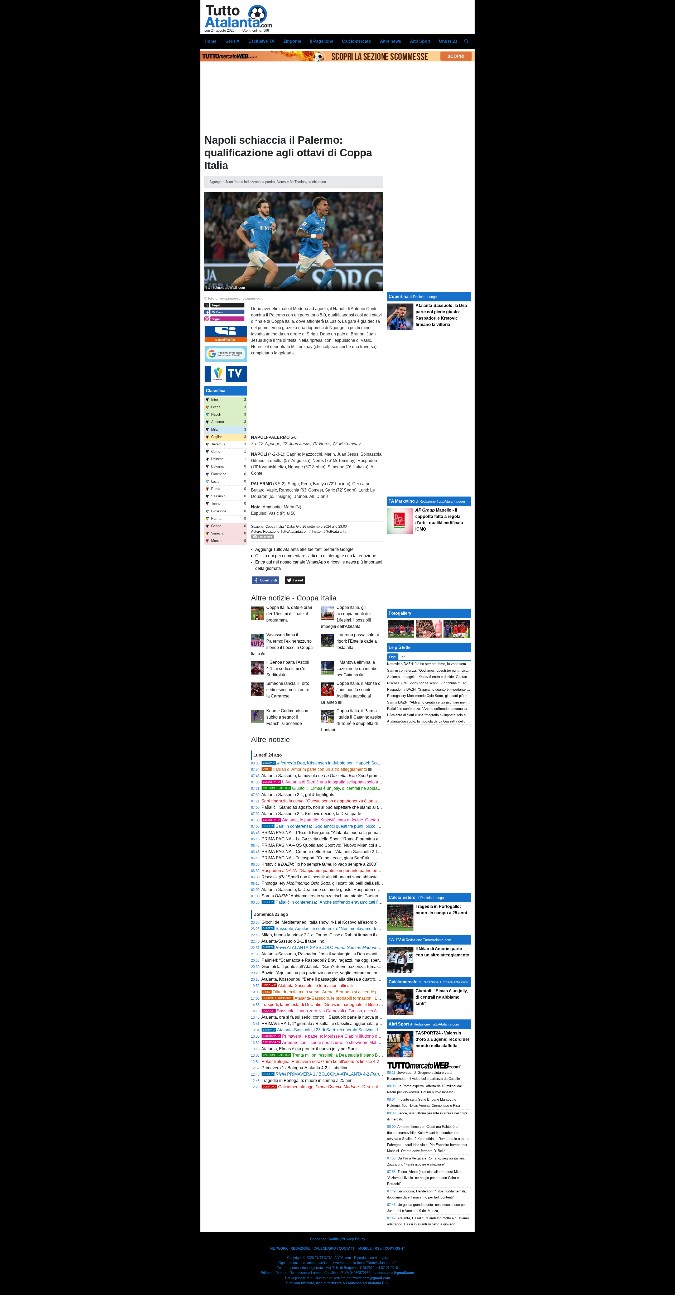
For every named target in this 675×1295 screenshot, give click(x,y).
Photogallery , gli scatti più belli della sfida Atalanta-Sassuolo (340, 883)
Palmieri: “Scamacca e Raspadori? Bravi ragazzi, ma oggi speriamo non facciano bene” (343, 960)
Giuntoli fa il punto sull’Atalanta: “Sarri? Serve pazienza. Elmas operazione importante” (342, 966)
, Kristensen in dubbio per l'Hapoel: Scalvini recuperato (335, 763)
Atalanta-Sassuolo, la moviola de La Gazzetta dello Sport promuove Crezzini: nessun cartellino (459, 721)
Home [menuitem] (210, 41)
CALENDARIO (325, 1248)
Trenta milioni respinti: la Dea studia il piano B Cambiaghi (331, 1055)
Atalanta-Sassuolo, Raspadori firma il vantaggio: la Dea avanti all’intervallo (331, 954)
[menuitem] (466, 41)
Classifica (215, 390)
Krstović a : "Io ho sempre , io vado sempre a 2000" (320, 864)
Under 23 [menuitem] (448, 41)
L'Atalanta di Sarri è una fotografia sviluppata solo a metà (325, 782)
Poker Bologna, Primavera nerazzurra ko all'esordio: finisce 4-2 (320, 1061)
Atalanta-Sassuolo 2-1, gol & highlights (297, 794)
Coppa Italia (275, 526)
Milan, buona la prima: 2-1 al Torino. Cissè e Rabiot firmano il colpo (324, 935)
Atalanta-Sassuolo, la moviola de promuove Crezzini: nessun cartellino (349, 775)
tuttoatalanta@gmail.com (393, 1273)
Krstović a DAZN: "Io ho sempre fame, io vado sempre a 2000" (435, 664)
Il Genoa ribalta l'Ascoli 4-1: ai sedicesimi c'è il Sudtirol (287, 668)
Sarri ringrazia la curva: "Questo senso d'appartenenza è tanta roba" (324, 801)
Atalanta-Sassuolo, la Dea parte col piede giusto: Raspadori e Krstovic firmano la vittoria (343, 889)
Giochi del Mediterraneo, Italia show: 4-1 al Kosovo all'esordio (319, 922)
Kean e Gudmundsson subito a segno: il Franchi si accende (287, 717)
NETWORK (279, 1248)
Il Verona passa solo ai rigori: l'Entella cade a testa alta (357, 641)
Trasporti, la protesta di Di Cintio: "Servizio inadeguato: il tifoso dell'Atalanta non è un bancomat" (351, 1004)
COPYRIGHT (395, 1248)
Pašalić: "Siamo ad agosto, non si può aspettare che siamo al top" (323, 807)
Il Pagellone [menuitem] (321, 41)
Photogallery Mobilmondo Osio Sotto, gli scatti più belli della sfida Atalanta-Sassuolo (451, 696)
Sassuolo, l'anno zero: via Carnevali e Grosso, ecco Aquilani (326, 1011)
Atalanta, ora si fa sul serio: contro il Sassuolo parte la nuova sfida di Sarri (329, 1017)
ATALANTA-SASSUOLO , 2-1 (324, 947)
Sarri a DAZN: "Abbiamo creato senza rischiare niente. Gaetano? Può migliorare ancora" (454, 702)
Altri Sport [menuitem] (420, 41)
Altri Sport (399, 1024)
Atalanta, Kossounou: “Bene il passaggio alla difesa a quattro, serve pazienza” (334, 979)
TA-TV (395, 939)
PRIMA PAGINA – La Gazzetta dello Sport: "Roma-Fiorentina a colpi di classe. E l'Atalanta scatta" (352, 839)
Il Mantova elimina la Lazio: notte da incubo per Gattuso (357, 668)
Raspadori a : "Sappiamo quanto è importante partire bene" (323, 870)
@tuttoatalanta (335, 531)
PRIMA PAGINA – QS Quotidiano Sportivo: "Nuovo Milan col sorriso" (325, 845)
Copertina (398, 296)
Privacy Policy (353, 1239)
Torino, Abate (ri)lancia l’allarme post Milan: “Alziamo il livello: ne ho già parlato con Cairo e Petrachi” (425, 1178)
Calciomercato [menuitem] (356, 41)
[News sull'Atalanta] (238, 16)
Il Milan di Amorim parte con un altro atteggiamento (315, 769)
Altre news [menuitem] (390, 41)
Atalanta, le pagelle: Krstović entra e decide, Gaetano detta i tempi (334, 820)
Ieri (403, 657)
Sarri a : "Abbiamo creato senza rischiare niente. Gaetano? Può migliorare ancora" (344, 896)
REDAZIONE (301, 1248)
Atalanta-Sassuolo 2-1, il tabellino (292, 941)
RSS (378, 1248)
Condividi (268, 580)
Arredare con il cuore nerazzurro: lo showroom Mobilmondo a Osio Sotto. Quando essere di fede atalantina (381, 1042)
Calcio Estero (402, 897)
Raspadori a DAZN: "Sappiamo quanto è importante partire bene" (436, 689)
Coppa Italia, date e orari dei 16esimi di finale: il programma (289, 613)
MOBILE (365, 1248)
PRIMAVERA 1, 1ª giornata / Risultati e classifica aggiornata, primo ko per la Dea (342, 1023)
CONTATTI (347, 1248)
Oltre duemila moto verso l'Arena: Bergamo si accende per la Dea (329, 992)
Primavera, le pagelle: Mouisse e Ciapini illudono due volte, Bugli (340, 1036)
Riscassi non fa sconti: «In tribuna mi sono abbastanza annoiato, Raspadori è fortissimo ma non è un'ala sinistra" (377, 877)
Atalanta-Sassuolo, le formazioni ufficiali (308, 985)
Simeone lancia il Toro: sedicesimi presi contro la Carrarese (287, 689)
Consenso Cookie (324, 1239)
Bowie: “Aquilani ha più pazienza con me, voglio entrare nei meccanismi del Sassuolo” (342, 973)
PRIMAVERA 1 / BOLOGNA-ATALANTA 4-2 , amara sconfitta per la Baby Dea (369, 1074)
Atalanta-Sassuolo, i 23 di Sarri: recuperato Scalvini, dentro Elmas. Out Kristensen (346, 1030)
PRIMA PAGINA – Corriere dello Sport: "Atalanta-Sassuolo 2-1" (320, 851)
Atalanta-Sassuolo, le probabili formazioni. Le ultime (327, 998)
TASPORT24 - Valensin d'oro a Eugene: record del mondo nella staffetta (442, 1039)
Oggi (392, 657)
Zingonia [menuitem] (292, 41)
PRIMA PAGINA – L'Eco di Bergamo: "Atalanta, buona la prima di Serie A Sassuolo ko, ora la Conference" (360, 832)
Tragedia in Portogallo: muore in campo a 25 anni (308, 1080)
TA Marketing (402, 501)
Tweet (297, 580)
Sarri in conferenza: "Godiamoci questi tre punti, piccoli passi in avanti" (335, 826)
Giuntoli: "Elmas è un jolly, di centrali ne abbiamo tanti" (328, 788)
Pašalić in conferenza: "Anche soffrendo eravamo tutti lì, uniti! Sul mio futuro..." (342, 902)
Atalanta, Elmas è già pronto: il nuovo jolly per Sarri (309, 1049)
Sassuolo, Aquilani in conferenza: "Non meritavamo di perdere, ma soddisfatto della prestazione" (359, 928)
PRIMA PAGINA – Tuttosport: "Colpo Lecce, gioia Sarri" (313, 858)
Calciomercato (403, 982)
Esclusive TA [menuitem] (261, 41)
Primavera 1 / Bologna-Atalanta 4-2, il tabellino (305, 1068)
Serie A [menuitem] (232, 41)
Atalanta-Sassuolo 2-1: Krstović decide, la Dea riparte (311, 813)
